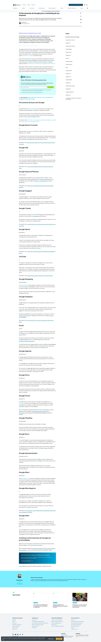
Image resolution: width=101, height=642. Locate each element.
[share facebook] (81, 13)
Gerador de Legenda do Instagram (58, 626)
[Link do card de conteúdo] (40, 600)
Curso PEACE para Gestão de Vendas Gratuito (40, 623)
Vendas (13, 621)
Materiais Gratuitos (35, 626)
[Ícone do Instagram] (13, 634)
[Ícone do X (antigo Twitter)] (20, 634)
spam (20, 334)
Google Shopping (24, 285)
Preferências (51, 638)
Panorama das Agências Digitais (39, 411)
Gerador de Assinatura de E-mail (57, 621)
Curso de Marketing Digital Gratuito (38, 621)
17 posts (19, 581)
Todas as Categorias (16, 626)
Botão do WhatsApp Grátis (56, 623)
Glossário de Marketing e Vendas (37, 624)
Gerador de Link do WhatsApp (57, 620)
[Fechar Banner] (90, 1)
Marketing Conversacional (16, 624)
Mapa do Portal (15, 627)
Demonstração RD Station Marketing (77, 621)
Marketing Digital (33, 108)
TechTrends (22, 413)
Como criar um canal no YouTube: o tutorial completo (40, 275)
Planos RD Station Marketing (76, 624)
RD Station (73, 620)
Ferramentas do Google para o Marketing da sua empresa (41, 63)
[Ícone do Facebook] (22, 634)
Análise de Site (54, 624)
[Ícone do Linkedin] (17, 634)
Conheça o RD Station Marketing (76, 4)
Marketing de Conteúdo (40, 181)
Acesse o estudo (62, 1)
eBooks (45, 448)
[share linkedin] (81, 19)
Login (87, 4)
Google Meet (25, 478)
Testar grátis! (50, 87)
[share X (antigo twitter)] (81, 16)
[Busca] (87, 8)
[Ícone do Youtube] (15, 634)
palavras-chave (43, 179)
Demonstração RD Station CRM (76, 623)
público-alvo (37, 216)
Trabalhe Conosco (74, 629)
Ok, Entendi (59, 638)
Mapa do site (14, 629)
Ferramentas (34, 627)
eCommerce (14, 623)
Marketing (14, 620)
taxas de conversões (24, 315)
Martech (21, 411)
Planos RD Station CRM (75, 626)
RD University (34, 620)
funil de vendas (28, 55)
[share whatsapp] (81, 22)
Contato (72, 627)
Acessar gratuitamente (26, 560)
